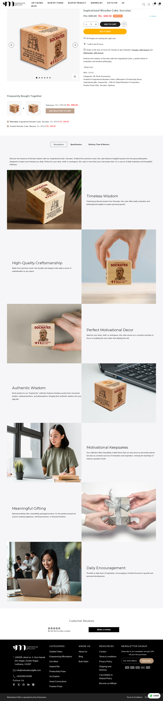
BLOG (34, 6)
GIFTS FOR (112, 3)
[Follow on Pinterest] (33, 684)
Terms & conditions (107, 656)
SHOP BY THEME (55, 3)
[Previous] (11, 45)
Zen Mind (53, 661)
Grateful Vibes (55, 652)
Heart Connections (57, 681)
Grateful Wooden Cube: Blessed (23, 126)
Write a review (104, 630)
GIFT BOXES (37, 3)
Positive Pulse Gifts (91, 85)
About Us (83, 652)
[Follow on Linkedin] (28, 684)
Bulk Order (83, 661)
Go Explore (54, 676)
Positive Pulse (55, 686)
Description (59, 144)
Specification (76, 144)
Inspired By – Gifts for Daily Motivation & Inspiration (118, 82)
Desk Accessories (103, 76)
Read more (88, 67)
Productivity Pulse (57, 671)
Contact (102, 652)
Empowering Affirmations (60, 656)
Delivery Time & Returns (99, 144)
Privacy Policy (105, 661)
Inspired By (54, 666)
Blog (81, 656)
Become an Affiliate (108, 683)
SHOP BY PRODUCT (77, 3)
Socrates (103, 85)
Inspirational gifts (90, 82)
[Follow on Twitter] (19, 684)
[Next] (75, 45)
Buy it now (105, 32)
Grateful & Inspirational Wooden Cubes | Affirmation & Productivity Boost (112, 79)
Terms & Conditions (134, 697)
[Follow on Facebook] (14, 684)
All (123, 3)
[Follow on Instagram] (23, 684)
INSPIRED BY (97, 3)
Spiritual (111, 85)
